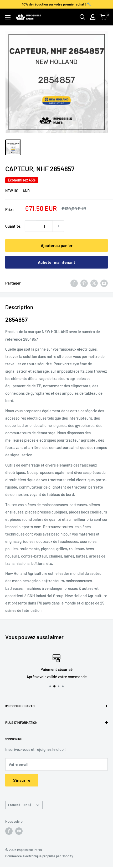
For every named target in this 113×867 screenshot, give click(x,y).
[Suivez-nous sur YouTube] (19, 831)
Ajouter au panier (57, 245)
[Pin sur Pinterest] (84, 283)
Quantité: (13, 226)
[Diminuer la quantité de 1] (30, 226)
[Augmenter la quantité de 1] (58, 226)
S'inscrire (21, 780)
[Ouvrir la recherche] (82, 17)
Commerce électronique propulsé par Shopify (39, 856)
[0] (103, 17)
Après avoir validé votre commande (57, 676)
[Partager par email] (104, 283)
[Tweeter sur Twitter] (94, 283)
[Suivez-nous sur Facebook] (9, 831)
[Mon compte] (92, 17)
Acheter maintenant (56, 262)
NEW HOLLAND (17, 191)
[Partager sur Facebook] (74, 283)
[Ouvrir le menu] (8, 17)
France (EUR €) (19, 805)
